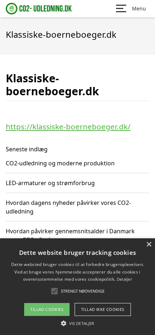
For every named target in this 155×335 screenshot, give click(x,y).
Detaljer (124, 279)
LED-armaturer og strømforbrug (50, 183)
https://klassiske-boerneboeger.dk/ (68, 126)
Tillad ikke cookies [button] (102, 309)
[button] (77, 323)
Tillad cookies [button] (46, 309)
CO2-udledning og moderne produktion (60, 163)
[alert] (77, 286)
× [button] (148, 244)
